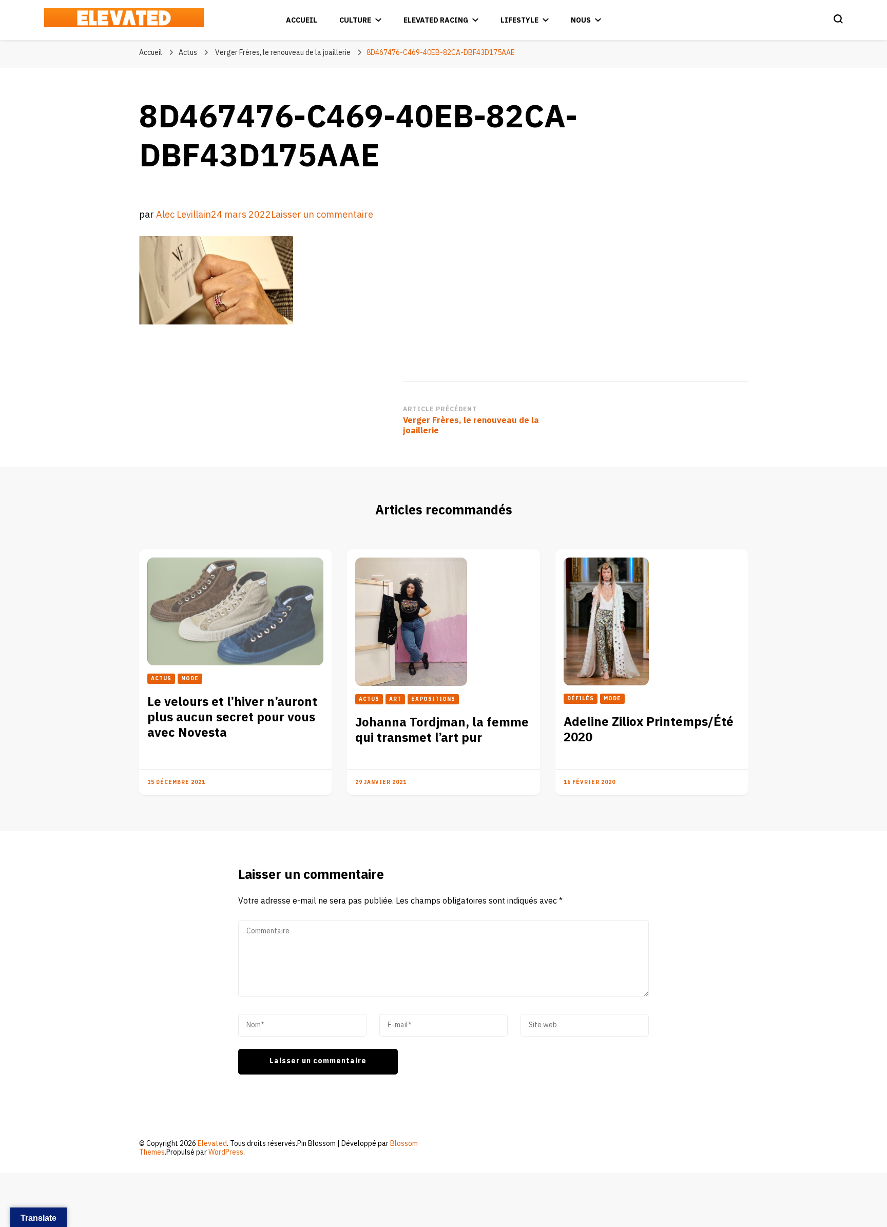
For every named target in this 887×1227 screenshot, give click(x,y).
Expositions (433, 699)
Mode (190, 679)
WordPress (225, 1152)
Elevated (212, 1143)
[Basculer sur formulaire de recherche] (838, 19)
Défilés (580, 699)
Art (395, 699)
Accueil (301, 20)
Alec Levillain (183, 215)
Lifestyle (519, 20)
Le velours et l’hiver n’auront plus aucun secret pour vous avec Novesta (232, 717)
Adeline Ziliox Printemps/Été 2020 (649, 730)
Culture (355, 20)
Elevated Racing (435, 20)
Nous (581, 20)
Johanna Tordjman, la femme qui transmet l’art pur (442, 730)
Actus (188, 52)
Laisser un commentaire (322, 215)
